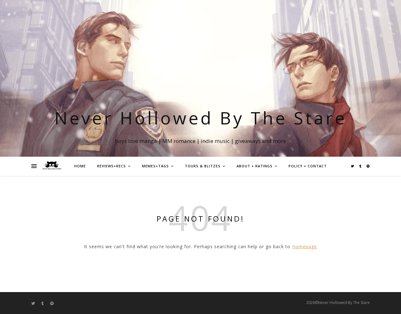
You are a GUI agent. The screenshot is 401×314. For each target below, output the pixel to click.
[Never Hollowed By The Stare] (52, 166)
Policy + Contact (308, 166)
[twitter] (353, 166)
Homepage (304, 246)
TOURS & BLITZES (203, 166)
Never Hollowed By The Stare (201, 117)
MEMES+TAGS (155, 166)
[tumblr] (360, 166)
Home (80, 166)
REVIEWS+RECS (111, 166)
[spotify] (368, 166)
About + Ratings (255, 166)
